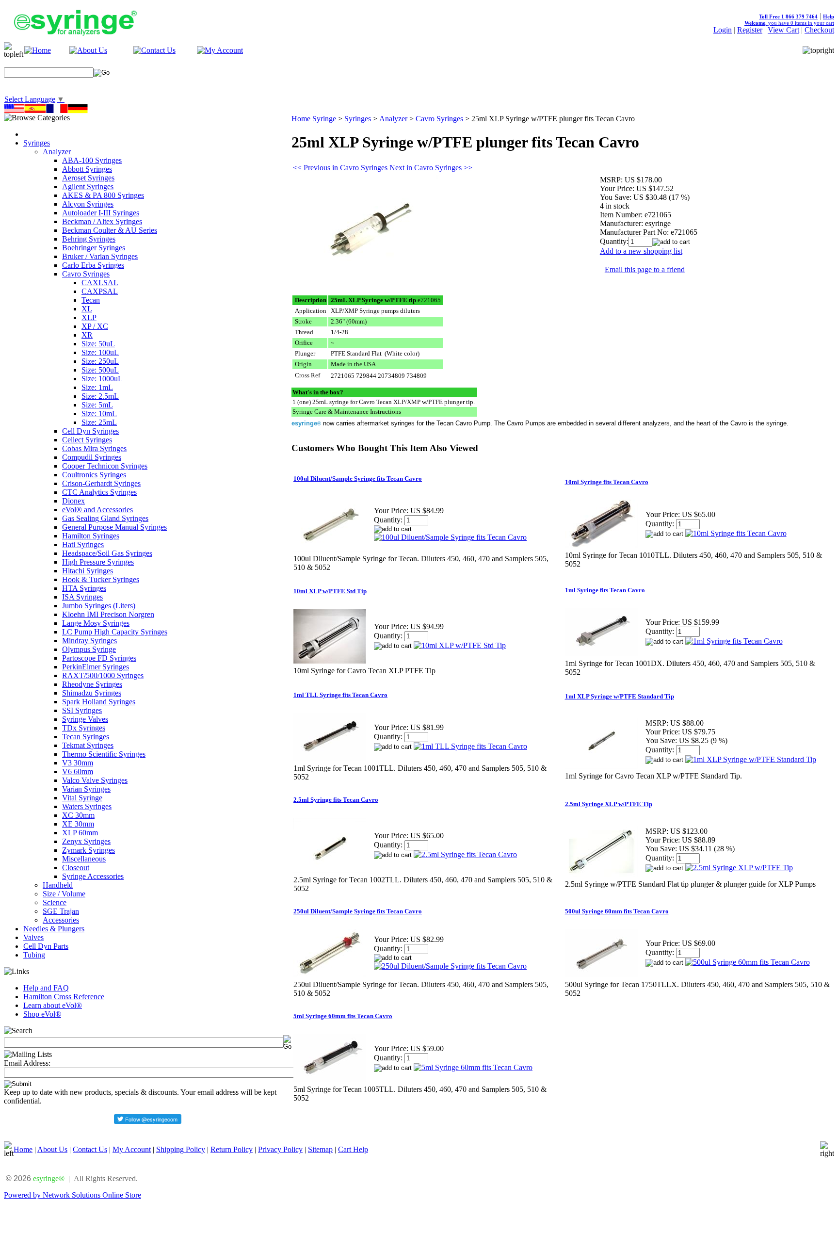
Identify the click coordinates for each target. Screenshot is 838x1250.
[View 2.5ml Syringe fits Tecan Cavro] (465, 854)
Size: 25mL (99, 422)
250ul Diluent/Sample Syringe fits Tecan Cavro (357, 911)
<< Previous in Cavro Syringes (340, 167)
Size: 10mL (99, 413)
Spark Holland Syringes (98, 702)
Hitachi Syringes (87, 571)
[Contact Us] (154, 50)
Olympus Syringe (89, 649)
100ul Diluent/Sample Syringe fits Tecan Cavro (357, 478)
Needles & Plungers (53, 929)
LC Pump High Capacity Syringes (114, 632)
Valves (33, 937)
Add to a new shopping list (641, 251)
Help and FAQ (46, 988)
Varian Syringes (86, 789)
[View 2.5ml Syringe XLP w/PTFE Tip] (739, 867)
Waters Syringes (87, 806)
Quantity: (614, 241)
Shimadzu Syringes (91, 693)
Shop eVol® (42, 1014)
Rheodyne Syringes (92, 684)
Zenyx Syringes (86, 841)
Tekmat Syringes (87, 745)
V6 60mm (77, 771)
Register (749, 30)
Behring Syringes (88, 239)
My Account (132, 1149)
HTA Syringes (84, 588)
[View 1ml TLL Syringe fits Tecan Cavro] (470, 746)
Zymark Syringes (88, 850)
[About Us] (88, 50)
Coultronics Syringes (94, 475)
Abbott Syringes (87, 169)
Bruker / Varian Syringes (100, 256)
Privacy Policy (280, 1149)
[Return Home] (37, 50)
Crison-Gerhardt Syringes (101, 483)
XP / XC (94, 326)
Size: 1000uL (102, 378)
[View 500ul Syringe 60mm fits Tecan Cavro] (747, 962)
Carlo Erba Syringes (93, 265)
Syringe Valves (85, 719)
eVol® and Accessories (97, 509)
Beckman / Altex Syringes (102, 221)
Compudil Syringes (91, 457)
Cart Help (353, 1149)
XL (86, 309)
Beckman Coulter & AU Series (109, 230)
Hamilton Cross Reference (63, 996)
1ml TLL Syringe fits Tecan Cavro (340, 694)
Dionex (73, 501)
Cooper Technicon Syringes (104, 466)
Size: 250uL (100, 361)
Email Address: (27, 1063)
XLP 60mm (80, 832)
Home (23, 1149)
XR (87, 335)
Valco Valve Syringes (95, 780)
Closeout (75, 867)
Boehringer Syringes (93, 248)
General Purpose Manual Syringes (114, 527)
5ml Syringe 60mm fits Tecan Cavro (342, 1016)
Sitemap (320, 1149)
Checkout (819, 30)
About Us (52, 1149)
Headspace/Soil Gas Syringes (107, 553)
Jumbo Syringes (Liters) (98, 605)
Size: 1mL (97, 387)
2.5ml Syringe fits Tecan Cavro (335, 799)
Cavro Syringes (86, 274)
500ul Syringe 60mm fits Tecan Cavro (617, 911)
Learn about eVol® (52, 1005)
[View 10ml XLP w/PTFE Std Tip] (460, 645)
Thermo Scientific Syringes (103, 754)
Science (54, 902)
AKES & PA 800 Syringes (103, 195)
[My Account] (220, 50)
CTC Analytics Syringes (99, 492)
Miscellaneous (84, 859)
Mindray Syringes (89, 640)
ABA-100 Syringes (92, 160)
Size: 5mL (97, 405)
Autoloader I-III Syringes (100, 213)
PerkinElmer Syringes (95, 667)
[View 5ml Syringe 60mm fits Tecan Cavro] (473, 1067)
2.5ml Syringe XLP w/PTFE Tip (608, 804)
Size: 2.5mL (100, 396)
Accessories (61, 920)
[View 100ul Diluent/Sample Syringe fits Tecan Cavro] (450, 537)
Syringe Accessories (93, 876)
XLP (89, 317)
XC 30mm (78, 815)
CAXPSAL (99, 291)
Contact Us (90, 1149)
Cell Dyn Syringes (90, 431)
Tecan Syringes (85, 736)
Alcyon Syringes (87, 204)
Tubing (34, 955)
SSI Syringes (82, 710)
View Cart (783, 30)
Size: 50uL (98, 344)
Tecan (90, 300)
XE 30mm (78, 824)
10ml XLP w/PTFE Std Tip (330, 591)
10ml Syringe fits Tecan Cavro (606, 482)
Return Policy (231, 1149)
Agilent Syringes (87, 186)
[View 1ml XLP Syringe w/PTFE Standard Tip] (750, 759)
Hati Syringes (83, 544)
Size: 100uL (100, 352)
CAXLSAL (99, 282)
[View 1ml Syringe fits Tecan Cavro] (734, 641)
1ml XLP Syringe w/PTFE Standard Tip (619, 696)
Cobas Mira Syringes (94, 448)
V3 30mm (77, 763)
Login (722, 30)
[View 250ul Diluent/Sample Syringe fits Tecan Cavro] (450, 966)
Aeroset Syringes (88, 178)
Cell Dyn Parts (45, 946)
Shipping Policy (180, 1149)
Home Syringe (313, 118)
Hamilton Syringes (90, 536)
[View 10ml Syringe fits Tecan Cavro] (736, 533)
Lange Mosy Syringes (95, 623)
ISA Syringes (82, 597)
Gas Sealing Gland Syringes (105, 518)
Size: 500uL (100, 370)
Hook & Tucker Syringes (100, 579)
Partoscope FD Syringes (99, 658)
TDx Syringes (83, 728)
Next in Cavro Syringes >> (430, 167)
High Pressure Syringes (98, 562)
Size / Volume (64, 894)
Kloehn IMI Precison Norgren (108, 614)
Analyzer (57, 151)
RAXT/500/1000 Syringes (103, 675)
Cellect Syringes (87, 440)
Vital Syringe (82, 798)
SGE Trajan (61, 911)
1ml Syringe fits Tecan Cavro (605, 590)
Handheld (58, 885)
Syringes (36, 143)
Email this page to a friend (645, 269)
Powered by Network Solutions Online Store (72, 1195)
